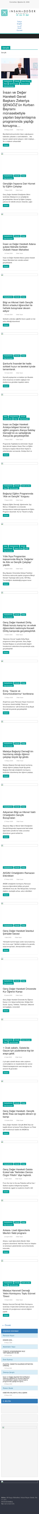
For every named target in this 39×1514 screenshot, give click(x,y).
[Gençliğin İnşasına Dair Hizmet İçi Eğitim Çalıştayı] (19, 162)
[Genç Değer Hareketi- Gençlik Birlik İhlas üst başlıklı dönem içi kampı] (19, 1090)
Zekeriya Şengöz (9, 86)
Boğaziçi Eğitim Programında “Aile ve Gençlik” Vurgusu (18, 495)
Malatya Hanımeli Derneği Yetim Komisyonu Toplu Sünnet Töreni (19, 1293)
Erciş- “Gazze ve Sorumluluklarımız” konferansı (18, 692)
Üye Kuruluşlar (13, 84)
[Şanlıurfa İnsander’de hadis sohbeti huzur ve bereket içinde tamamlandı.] (19, 342)
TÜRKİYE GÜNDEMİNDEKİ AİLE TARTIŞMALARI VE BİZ (14, 1352)
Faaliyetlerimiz (8, 81)
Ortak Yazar (19, 130)
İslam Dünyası (26, 81)
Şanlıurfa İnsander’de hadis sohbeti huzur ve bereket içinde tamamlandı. (19, 366)
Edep (5, 416)
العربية (19, 26)
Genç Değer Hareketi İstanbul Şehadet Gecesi (18, 932)
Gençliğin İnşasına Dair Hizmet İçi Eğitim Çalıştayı (19, 185)
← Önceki (6, 1325)
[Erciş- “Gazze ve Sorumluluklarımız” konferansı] (19, 670)
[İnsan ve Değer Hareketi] (3, 36)
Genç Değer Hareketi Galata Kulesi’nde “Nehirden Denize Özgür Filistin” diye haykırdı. (18, 1172)
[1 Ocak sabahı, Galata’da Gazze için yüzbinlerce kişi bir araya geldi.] (19, 1027)
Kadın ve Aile (8, 419)
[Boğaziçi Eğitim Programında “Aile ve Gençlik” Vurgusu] (19, 472)
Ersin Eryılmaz (8, 1359)
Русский (19, 30)
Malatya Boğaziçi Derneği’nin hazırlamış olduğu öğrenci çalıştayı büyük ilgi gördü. (18, 754)
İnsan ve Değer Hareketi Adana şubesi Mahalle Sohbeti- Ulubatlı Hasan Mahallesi (19, 246)
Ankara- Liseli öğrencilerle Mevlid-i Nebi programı (16, 1231)
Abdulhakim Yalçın (9, 1347)
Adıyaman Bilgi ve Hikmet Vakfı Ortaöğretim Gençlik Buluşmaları (19, 814)
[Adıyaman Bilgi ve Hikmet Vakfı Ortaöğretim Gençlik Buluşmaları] (19, 793)
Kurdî (19, 28)
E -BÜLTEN (7, 1401)
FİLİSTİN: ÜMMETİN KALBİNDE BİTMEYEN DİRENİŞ (18, 1365)
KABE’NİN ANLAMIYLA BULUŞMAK (15, 1393)
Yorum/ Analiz (25, 84)
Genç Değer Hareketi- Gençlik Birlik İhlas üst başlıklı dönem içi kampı (19, 1113)
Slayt (5, 84)
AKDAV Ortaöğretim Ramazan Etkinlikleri (19, 874)
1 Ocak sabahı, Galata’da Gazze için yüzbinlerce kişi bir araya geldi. (18, 1050)
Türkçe (19, 21)
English (19, 24)
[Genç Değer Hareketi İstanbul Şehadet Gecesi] (19, 912)
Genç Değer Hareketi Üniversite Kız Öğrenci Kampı (19, 990)
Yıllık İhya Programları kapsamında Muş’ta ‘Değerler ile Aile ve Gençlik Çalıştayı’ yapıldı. (18, 560)
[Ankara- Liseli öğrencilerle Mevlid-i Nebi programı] (19, 1209)
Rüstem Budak (8, 1388)
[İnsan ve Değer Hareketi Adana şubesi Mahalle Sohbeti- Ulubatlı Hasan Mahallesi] (19, 223)
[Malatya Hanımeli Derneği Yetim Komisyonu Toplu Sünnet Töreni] (19, 1269)
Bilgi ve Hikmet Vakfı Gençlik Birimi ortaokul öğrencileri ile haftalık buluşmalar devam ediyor (18, 306)
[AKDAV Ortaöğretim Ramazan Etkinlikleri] (19, 854)
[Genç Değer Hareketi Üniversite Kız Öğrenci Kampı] (19, 968)
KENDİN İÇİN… (8, 1340)
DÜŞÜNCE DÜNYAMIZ (11, 1331)
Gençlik (17, 81)
